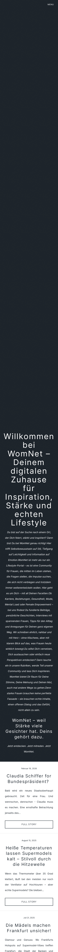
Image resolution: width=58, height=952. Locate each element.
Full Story (29, 824)
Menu (51, 4)
